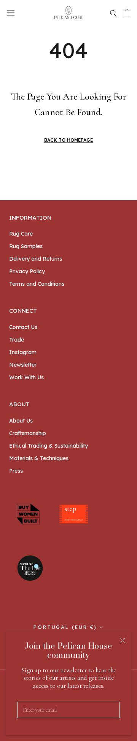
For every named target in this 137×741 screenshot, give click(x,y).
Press (16, 470)
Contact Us (23, 327)
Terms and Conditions (36, 283)
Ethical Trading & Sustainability (48, 445)
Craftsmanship (27, 433)
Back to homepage (68, 140)
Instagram (23, 352)
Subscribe (68, 729)
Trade (16, 339)
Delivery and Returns (35, 258)
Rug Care (21, 233)
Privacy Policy (27, 271)
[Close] (123, 640)
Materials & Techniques (38, 458)
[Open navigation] (10, 13)
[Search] (113, 13)
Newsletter (23, 364)
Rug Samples (26, 246)
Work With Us (26, 377)
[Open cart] (127, 12)
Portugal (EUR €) (65, 627)
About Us (21, 420)
